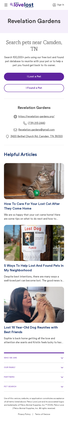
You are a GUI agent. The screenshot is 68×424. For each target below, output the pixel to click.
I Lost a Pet (34, 76)
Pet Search (10, 387)
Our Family (9, 367)
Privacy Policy (24, 414)
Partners (9, 377)
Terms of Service (42, 414)
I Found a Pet (34, 88)
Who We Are (10, 358)
